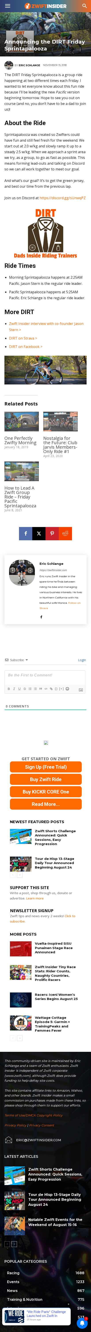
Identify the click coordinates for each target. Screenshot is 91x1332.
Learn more (35, 898)
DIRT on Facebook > (25, 346)
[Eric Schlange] (9, 65)
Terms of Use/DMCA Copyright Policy (33, 1115)
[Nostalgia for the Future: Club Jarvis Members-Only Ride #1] (60, 421)
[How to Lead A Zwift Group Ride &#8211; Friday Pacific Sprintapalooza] (21, 471)
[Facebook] (25, 533)
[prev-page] (12, 875)
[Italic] (14, 688)
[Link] (51, 688)
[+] (61, 688)
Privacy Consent (41, 1125)
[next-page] (20, 875)
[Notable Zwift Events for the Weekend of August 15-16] (14, 1226)
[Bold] (8, 688)
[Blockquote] (40, 688)
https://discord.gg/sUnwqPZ (63, 197)
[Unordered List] (35, 688)
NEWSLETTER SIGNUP (31, 910)
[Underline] (19, 688)
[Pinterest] (52, 533)
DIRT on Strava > (23, 338)
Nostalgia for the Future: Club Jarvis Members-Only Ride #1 (60, 444)
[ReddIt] (65, 533)
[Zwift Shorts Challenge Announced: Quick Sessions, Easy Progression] (21, 836)
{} (56, 688)
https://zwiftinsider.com (53, 570)
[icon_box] (32, 1140)
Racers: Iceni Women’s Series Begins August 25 (56, 996)
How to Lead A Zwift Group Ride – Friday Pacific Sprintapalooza (20, 497)
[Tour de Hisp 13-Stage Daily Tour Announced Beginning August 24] (21, 864)
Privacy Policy (15, 1125)
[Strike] (24, 688)
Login (81, 660)
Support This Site (29, 887)
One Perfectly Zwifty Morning (20, 440)
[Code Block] (45, 688)
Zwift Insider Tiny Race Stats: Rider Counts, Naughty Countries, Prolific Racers (55, 973)
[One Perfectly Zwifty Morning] (21, 421)
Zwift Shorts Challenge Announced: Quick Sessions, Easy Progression (55, 837)
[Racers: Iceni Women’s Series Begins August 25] (21, 1000)
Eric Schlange (29, 65)
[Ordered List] (29, 688)
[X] (39, 533)
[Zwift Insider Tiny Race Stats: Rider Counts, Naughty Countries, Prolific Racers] (21, 972)
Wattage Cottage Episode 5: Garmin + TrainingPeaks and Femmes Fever (52, 1024)
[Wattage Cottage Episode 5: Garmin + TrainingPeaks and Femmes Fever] (21, 1023)
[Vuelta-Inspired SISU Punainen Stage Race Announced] (21, 948)
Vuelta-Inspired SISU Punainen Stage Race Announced (54, 947)
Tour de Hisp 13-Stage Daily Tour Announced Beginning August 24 (54, 863)
